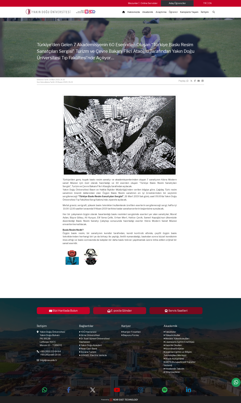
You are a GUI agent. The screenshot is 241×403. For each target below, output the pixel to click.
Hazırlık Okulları (173, 345)
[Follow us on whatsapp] (44, 389)
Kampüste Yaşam (189, 12)
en (210, 3)
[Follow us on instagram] (140, 389)
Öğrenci (173, 12)
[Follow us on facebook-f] (68, 389)
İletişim (205, 12)
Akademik (147, 12)
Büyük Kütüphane (174, 358)
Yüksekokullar (172, 335)
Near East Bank (88, 348)
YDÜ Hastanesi (88, 332)
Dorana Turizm (88, 352)
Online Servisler (149, 3)
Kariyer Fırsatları (131, 332)
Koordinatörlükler (174, 348)
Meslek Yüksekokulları (177, 338)
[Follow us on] (92, 389)
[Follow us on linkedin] (188, 389)
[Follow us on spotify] (164, 389)
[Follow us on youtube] (116, 389)
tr (204, 3)
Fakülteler (170, 332)
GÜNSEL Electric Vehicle (93, 355)
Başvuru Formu (130, 335)
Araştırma (161, 12)
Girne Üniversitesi (90, 335)
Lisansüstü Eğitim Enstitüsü (179, 342)
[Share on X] (191, 81)
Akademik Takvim (174, 368)
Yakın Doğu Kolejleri (91, 345)
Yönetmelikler (172, 372)
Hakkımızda (133, 12)
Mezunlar (133, 3)
